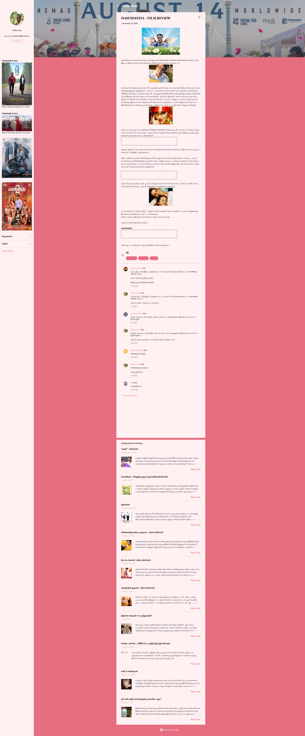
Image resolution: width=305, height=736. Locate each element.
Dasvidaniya (131, 258)
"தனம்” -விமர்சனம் (129, 448)
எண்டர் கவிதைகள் (129, 671)
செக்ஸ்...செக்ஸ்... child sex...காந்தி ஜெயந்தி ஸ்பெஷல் (145, 643)
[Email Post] (127, 253)
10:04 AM (134, 390)
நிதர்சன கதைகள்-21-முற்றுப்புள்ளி (136, 615)
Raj (132, 383)
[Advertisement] (214, 48)
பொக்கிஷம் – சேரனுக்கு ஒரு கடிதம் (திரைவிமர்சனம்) (144, 476)
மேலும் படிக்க (196, 469)
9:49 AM (134, 357)
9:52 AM (134, 376)
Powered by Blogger (171, 730)
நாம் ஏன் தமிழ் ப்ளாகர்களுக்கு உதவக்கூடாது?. (141, 698)
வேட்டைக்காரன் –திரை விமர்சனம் (136, 560)
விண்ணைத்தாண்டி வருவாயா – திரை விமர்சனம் (142, 532)
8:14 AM (134, 306)
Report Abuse (7, 251)
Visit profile (17, 41)
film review (143, 258)
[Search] (221, 6)
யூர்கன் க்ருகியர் (137, 350)
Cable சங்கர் (130, 6)
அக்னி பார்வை (136, 268)
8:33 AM (134, 343)
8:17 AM (134, 323)
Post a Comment (130, 395)
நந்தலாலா (125, 504)
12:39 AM (134, 286)
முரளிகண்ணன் (136, 313)
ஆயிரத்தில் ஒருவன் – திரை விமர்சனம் (138, 587)
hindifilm (154, 258)
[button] (199, 17)
